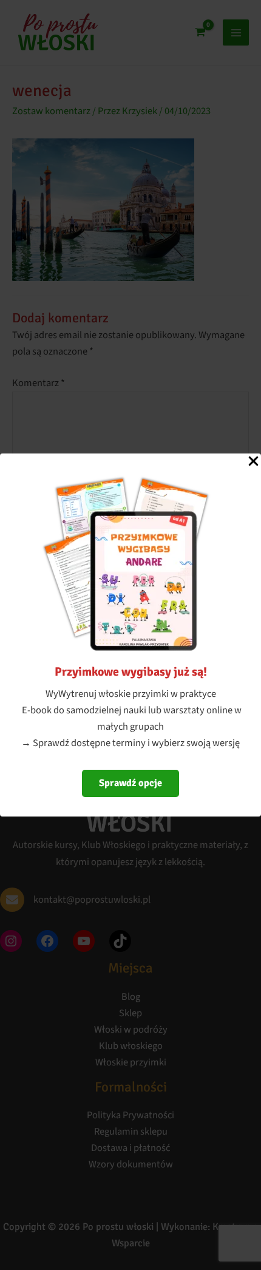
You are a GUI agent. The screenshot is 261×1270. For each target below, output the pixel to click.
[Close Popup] (253, 461)
